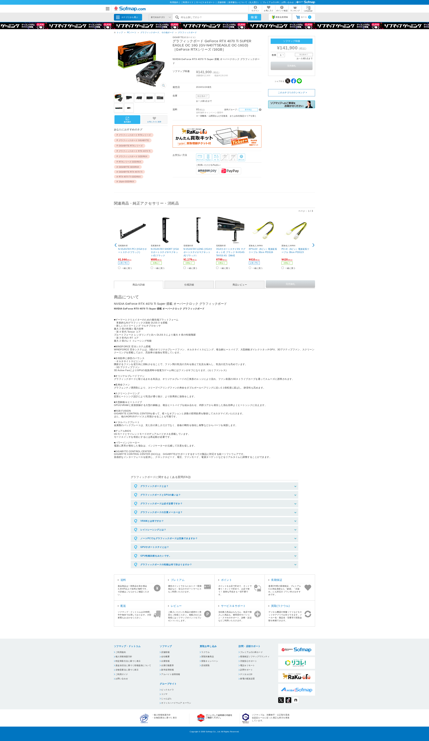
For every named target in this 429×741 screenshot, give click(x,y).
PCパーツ (131, 32)
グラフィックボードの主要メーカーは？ (161, 512)
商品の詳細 (139, 284)
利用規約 (174, 2)
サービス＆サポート (205, 2)
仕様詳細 (189, 284)
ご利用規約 (120, 652)
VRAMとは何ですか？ (152, 521)
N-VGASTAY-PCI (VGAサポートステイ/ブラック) (132, 251)
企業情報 (165, 661)
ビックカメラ (167, 690)
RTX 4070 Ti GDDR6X (130, 177)
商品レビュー (240, 284)
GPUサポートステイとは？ (154, 547)
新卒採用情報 (167, 670)
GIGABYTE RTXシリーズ (131, 146)
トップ (120, 32)
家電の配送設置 (247, 679)
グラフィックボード (187, 32)
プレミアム (178, 579)
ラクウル (205, 652)
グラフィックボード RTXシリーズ (135, 135)
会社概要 (165, 656)
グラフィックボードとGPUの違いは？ (160, 495)
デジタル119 (246, 674)
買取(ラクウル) (280, 605)
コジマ (164, 694)
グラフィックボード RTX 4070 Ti (134, 151)
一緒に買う (127, 268)
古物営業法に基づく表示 (126, 670)
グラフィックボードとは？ (154, 486)
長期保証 (276, 579)
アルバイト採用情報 (170, 674)
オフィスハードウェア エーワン (176, 703)
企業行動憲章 (167, 665)
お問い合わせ (287, 2)
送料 (123, 579)
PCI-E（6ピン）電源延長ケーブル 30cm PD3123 (295, 251)
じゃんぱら (166, 698)
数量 (274, 55)
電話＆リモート (247, 665)
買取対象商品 (207, 656)
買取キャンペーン (209, 661)
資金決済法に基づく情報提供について (133, 665)
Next (313, 245)
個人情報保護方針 (123, 656)
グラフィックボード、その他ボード (157, 32)
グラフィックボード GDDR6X (133, 156)
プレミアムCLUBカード (251, 652)
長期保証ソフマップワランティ (254, 656)
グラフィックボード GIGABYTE (134, 140)
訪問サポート (246, 670)
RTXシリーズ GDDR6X (130, 162)
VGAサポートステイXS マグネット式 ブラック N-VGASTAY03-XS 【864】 (230, 252)
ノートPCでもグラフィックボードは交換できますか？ (169, 538)
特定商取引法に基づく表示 (128, 661)
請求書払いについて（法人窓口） (244, 2)
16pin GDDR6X (126, 181)
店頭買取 (205, 665)
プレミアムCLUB (270, 2)
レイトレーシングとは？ (153, 529)
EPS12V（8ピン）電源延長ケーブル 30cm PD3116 (263, 251)
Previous (115, 245)
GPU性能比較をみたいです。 (155, 556)
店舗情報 (222, 2)
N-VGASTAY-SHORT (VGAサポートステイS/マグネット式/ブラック (165, 252)
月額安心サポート (248, 661)
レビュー (176, 605)
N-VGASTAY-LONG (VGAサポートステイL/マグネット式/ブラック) (197, 252)
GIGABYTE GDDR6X (129, 167)
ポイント (226, 579)
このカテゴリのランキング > (292, 92)
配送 (123, 605)
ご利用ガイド (187, 2)
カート (305, 17)
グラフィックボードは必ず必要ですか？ (161, 503)
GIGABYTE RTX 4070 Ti (130, 172)
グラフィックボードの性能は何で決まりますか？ (166, 564)
